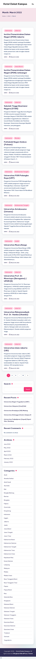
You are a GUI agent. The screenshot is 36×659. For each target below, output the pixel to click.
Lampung (7, 565)
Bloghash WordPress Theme (23, 653)
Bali (5, 489)
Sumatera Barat (9, 622)
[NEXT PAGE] (27, 375)
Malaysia (7, 568)
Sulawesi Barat (8, 604)
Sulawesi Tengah (9, 611)
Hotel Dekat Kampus (15, 3)
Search (7, 384)
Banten (6, 496)
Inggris (6, 518)
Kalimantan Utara (9, 554)
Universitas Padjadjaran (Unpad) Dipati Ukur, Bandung (17, 420)
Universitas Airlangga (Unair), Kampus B (17, 415)
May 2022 (7, 448)
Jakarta (17, 30)
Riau (5, 593)
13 (23, 375)
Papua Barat (8, 590)
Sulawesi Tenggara (10, 615)
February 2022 (8, 458)
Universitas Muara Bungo (15, 245)
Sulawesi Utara (8, 618)
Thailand (7, 633)
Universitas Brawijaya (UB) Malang (16, 410)
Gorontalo (7, 507)
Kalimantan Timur (9, 550)
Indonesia (8, 30)
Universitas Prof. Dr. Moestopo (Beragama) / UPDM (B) (15, 278)
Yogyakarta (7, 640)
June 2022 (7, 444)
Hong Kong (7, 511)
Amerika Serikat (9, 478)
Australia (7, 486)
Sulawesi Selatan (9, 608)
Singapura (7, 601)
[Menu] (33, 4)
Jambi (17, 241)
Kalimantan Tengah (21, 171)
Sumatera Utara (9, 629)
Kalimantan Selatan (10, 543)
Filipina (6, 504)
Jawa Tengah (8, 532)
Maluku (17, 138)
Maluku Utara (8, 575)
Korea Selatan (8, 561)
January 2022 (8, 462)
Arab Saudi (7, 482)
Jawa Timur (7, 536)
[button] (27, 375)
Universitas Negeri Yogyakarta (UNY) (16, 402)
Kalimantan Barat (9, 539)
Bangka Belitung (9, 493)
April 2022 (7, 451)
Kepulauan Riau (8, 557)
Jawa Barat (19, 66)
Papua (6, 586)
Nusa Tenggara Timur (10, 583)
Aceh (5, 475)
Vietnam (6, 636)
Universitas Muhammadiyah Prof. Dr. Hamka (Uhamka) (16, 313)
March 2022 (8, 455)
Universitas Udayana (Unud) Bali (15, 406)
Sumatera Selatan (9, 626)
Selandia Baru (8, 597)
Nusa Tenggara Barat (10, 579)
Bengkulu (7, 500)
